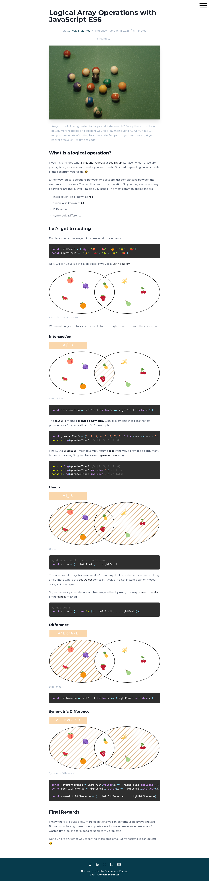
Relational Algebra (93, 162)
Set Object (85, 579)
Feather (109, 871)
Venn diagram (121, 263)
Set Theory (116, 162)
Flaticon (123, 871)
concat (61, 596)
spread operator (148, 592)
